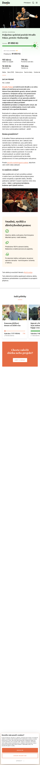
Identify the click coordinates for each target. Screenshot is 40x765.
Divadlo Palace (7, 87)
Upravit (19, 760)
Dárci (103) (10, 72)
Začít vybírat (20, 360)
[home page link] (6, 3)
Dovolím (20, 750)
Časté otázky (28, 72)
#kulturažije (28, 272)
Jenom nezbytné (20, 755)
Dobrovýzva (19, 72)
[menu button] (37, 2)
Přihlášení (27, 3)
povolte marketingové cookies (17, 162)
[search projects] (33, 3)
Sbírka (4, 72)
